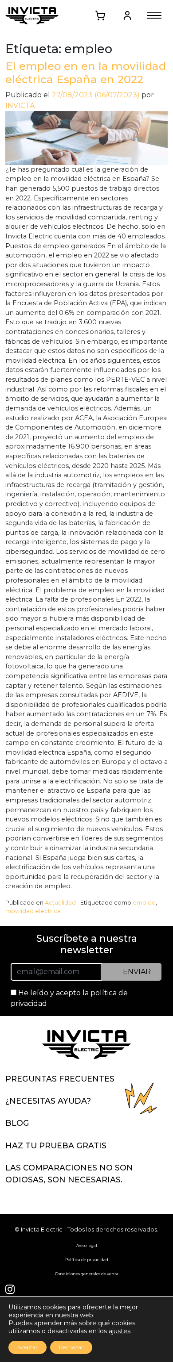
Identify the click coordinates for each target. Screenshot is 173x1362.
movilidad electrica (33, 911)
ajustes (119, 1331)
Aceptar (27, 1347)
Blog (17, 1123)
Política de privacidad (86, 1259)
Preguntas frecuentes (59, 1078)
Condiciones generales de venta (86, 1273)
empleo (144, 902)
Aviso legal (86, 1245)
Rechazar (71, 1347)
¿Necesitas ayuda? (48, 1100)
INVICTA (20, 105)
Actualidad (60, 902)
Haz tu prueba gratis (55, 1145)
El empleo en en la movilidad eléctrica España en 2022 (85, 72)
